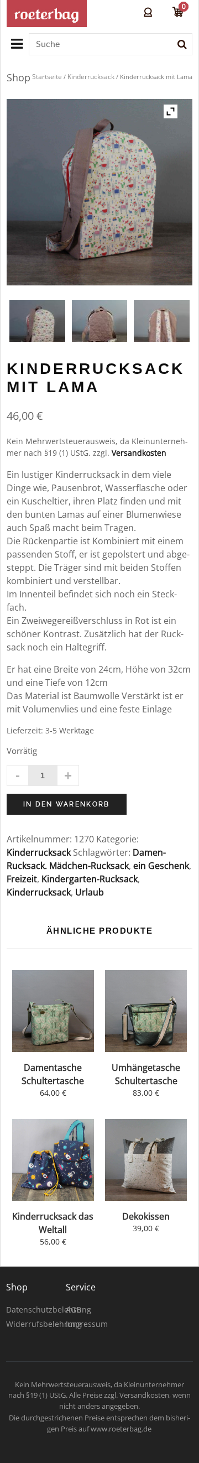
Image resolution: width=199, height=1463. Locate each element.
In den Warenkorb (66, 804)
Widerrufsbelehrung (44, 1324)
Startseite (47, 76)
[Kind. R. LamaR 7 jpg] (37, 328)
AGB (73, 1309)
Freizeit (22, 879)
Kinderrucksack (90, 76)
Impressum (87, 1324)
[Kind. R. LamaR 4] (100, 328)
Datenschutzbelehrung (48, 1309)
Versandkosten (139, 452)
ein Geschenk (161, 866)
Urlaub (89, 892)
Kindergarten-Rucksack (89, 879)
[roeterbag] (47, 13)
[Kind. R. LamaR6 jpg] (162, 328)
